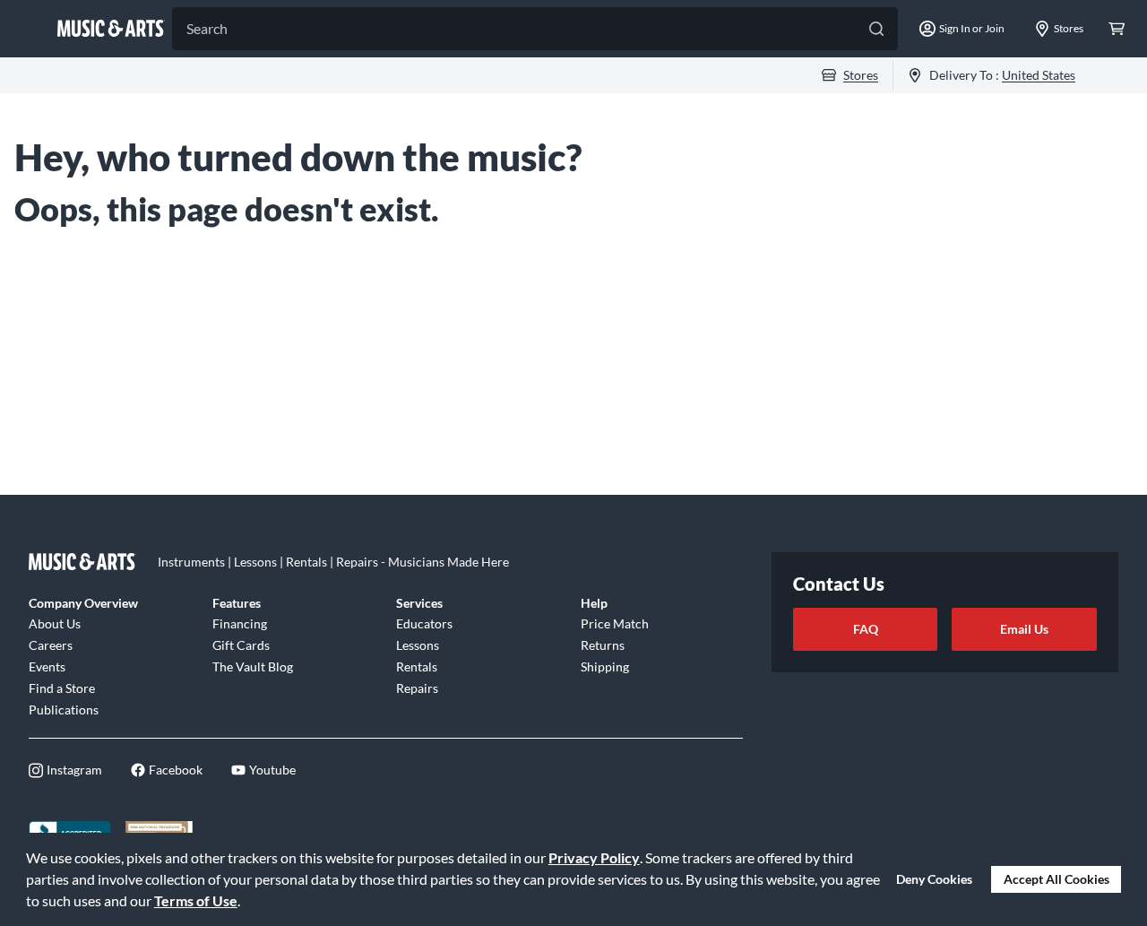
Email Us (1024, 628)
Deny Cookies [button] (934, 879)
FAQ (865, 628)
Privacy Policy (594, 857)
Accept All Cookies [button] (1056, 879)
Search (207, 28)
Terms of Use (195, 900)
